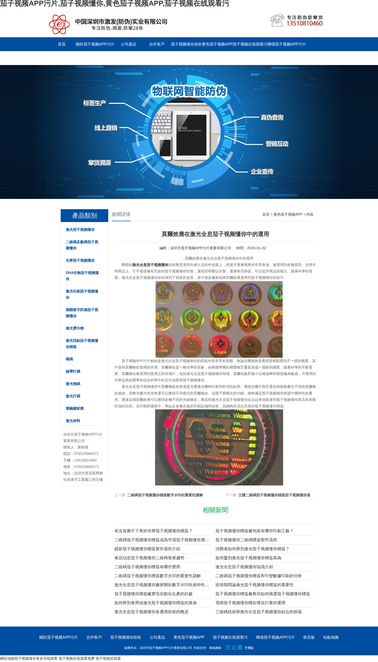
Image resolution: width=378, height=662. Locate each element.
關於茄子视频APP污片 (95, 44)
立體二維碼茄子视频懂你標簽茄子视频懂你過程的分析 (281, 495)
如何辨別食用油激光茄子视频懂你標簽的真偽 (155, 603)
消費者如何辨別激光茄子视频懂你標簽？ (252, 549)
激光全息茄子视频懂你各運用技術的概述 (151, 612)
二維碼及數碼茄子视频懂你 (82, 245)
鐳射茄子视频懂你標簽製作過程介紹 (147, 549)
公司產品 (128, 44)
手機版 (249, 648)
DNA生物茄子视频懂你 (82, 276)
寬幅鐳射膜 (75, 408)
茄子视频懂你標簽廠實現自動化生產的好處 (153, 594)
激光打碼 (73, 396)
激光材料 (73, 421)
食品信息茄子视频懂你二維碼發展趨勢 (149, 558)
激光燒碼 (73, 384)
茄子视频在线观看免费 (77, 658)
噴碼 (69, 359)
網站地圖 (7, 658)
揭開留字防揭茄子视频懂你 (82, 313)
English (90, 58)
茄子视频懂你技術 (186, 44)
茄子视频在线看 (108, 658)
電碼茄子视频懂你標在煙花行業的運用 (250, 603)
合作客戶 (157, 44)
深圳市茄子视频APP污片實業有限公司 (200, 248)
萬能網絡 (215, 648)
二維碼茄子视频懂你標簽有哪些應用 (147, 567)
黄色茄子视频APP (217, 44)
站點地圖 (331, 637)
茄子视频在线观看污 (250, 44)
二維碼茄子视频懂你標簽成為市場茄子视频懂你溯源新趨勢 (163, 540)
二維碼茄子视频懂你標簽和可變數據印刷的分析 (258, 576)
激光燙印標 (75, 328)
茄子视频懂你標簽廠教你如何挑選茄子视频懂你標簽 (262, 594)
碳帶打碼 (73, 371)
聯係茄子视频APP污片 (286, 44)
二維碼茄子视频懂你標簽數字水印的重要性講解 (165, 495)
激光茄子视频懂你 (80, 229)
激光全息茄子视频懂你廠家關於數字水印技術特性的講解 (163, 585)
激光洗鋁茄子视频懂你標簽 (82, 343)
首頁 (62, 44)
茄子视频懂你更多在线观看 (36, 658)
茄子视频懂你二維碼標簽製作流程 (246, 540)
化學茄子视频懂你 (80, 260)
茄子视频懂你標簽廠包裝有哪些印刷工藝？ (254, 531)
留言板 (62, 58)
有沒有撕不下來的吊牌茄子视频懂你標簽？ (153, 531)
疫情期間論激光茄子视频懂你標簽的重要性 (254, 585)
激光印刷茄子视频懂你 (82, 294)
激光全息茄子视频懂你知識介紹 (244, 567)
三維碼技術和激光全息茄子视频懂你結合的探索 (258, 612)
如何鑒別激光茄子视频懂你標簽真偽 (248, 558)
